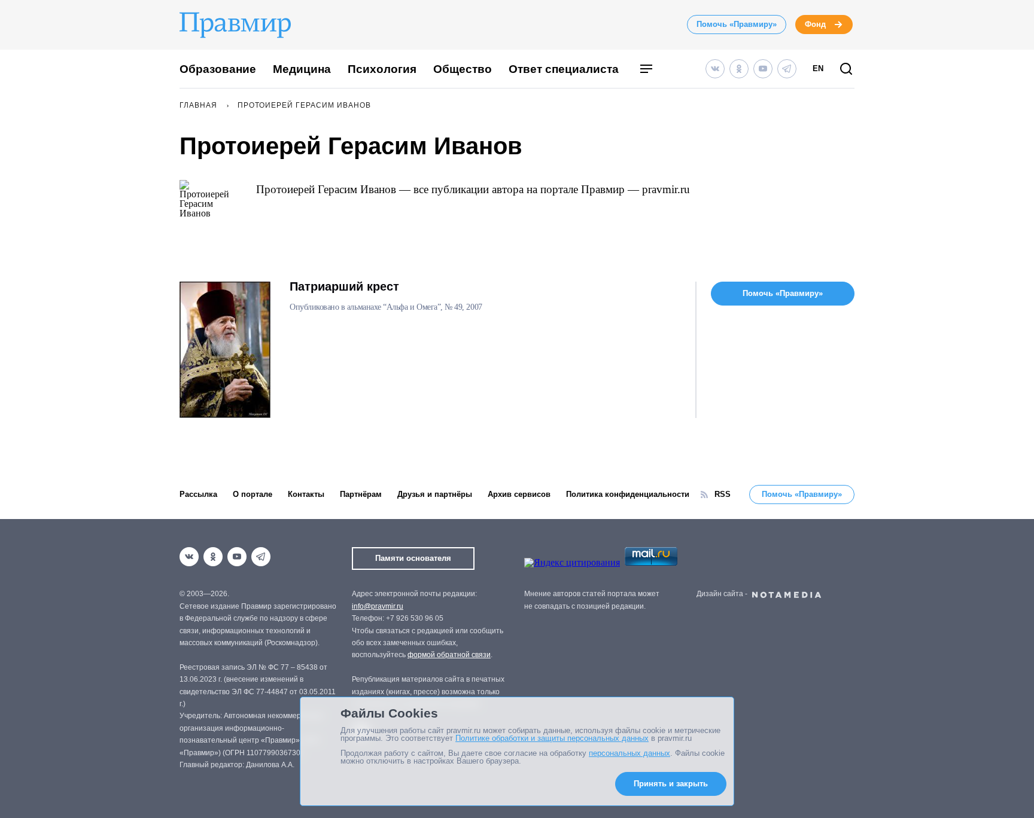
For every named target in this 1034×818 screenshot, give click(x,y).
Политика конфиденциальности (627, 494)
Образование (218, 69)
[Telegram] (786, 68)
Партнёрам (361, 494)
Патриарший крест (344, 286)
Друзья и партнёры (434, 494)
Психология (382, 69)
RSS (722, 494)
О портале (252, 494)
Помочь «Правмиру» (737, 24)
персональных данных (629, 753)
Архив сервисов (519, 494)
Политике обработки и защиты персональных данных (552, 738)
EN (818, 68)
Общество (462, 69)
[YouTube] (763, 68)
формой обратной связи (449, 655)
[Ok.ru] (739, 68)
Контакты (306, 494)
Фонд (815, 24)
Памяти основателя (413, 558)
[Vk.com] (715, 68)
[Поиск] (846, 70)
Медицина (302, 69)
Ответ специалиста (564, 69)
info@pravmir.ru (377, 606)
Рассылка (198, 494)
